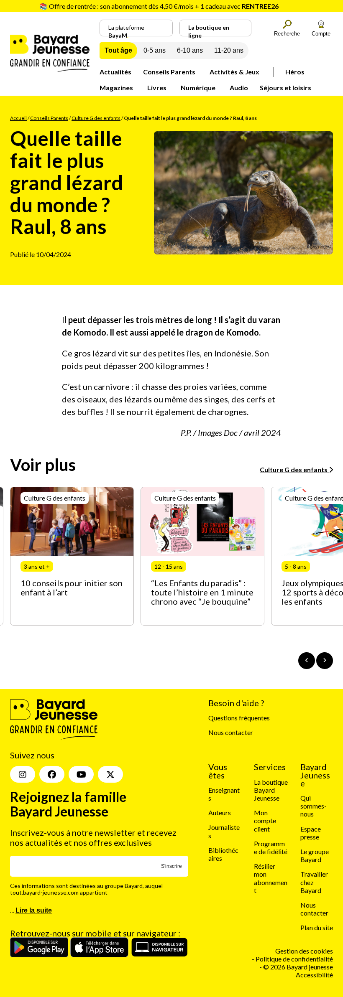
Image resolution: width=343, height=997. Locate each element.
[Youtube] (81, 774)
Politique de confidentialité (294, 959)
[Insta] (22, 774)
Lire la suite (33, 910)
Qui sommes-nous (313, 806)
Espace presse (310, 833)
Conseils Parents (169, 72)
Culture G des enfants (96, 118)
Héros (295, 72)
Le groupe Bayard (314, 855)
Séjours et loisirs (285, 88)
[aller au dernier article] (306, 660)
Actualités (115, 72)
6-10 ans (190, 50)
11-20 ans (228, 50)
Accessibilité (314, 975)
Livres (156, 88)
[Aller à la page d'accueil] (50, 70)
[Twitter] (110, 774)
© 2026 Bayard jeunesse (298, 967)
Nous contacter (230, 732)
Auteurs (219, 812)
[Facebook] (51, 774)
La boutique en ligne (208, 30)
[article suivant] (324, 660)
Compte (321, 34)
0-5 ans (154, 50)
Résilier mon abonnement (270, 878)
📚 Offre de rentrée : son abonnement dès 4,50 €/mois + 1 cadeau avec (159, 6)
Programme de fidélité (270, 847)
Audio (239, 88)
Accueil (18, 118)
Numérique (198, 88)
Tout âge (118, 50)
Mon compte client (265, 820)
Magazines (116, 88)
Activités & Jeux (234, 72)
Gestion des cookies (304, 951)
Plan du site (316, 927)
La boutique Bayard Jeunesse (271, 790)
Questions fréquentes (239, 718)
